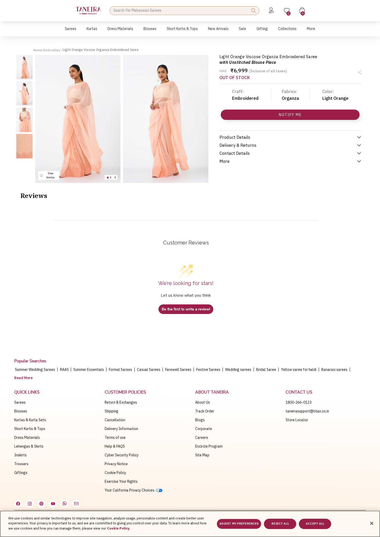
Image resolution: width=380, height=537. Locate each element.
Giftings (20, 472)
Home (37, 50)
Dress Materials (27, 437)
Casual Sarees (148, 369)
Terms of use (115, 437)
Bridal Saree (266, 369)
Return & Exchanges (121, 402)
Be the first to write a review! (186, 309)
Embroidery (52, 50)
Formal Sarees (120, 369)
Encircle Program (209, 446)
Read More (23, 377)
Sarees (20, 402)
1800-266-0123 (298, 402)
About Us (202, 402)
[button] (70, 31)
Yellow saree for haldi (298, 369)
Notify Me (290, 114)
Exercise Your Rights (121, 481)
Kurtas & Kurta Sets (30, 420)
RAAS (65, 369)
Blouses (20, 411)
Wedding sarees (238, 369)
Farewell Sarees (178, 369)
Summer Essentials (88, 369)
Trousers (21, 464)
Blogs (200, 420)
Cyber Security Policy (122, 455)
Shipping (111, 411)
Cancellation (115, 420)
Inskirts (20, 455)
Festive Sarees (208, 369)
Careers (201, 437)
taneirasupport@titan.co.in (307, 411)
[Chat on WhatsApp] (65, 504)
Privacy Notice (116, 464)
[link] (149, 31)
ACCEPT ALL (315, 524)
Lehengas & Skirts (28, 446)
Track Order (204, 411)
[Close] (371, 523)
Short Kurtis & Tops (29, 428)
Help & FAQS (115, 446)
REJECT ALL (280, 524)
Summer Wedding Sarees (35, 369)
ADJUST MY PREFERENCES (239, 524)
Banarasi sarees (334, 369)
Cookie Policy (115, 472)
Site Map (202, 455)
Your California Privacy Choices (130, 490)
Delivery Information (121, 428)
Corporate (203, 428)
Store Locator (297, 420)
